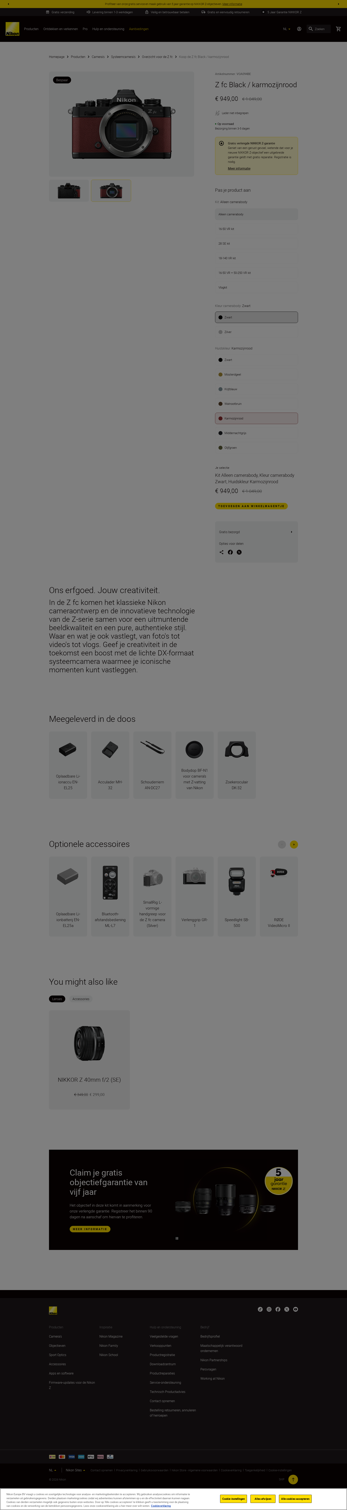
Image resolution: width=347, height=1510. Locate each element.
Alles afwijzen (263, 1499)
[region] (173, 1499)
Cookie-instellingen (233, 1499)
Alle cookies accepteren (295, 1499)
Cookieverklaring (161, 1506)
